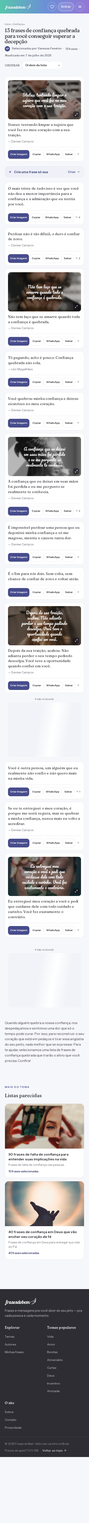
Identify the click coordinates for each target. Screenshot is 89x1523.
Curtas (51, 1368)
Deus (50, 1376)
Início (8, 24)
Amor (51, 1344)
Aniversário (55, 1360)
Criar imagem (18, 154)
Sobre (9, 1412)
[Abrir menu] (80, 6)
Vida (50, 1337)
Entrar (66, 6)
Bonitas (52, 1352)
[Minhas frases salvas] (52, 6)
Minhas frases (14, 1352)
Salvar (69, 154)
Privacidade (13, 1428)
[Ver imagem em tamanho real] (44, 99)
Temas (9, 1337)
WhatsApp (53, 154)
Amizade (53, 1391)
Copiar (36, 154)
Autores (10, 1344)
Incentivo (53, 1383)
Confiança (19, 24)
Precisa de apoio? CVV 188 (21, 1450)
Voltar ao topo (54, 1450)
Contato (10, 1420)
